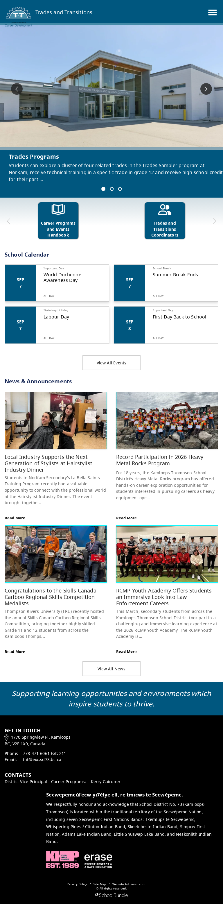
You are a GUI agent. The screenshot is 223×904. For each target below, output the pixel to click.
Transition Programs (39, 156)
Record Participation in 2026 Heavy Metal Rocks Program (159, 460)
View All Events (112, 363)
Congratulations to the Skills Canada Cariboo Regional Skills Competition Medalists (50, 596)
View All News (111, 669)
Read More (15, 517)
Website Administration (129, 884)
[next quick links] (214, 221)
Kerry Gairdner (106, 781)
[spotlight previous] (17, 89)
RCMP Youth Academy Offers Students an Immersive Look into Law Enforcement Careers (164, 596)
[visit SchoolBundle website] (111, 895)
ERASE (99, 859)
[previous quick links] (8, 221)
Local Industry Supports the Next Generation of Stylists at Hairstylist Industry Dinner (48, 463)
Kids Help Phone (62, 859)
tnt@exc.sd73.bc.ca (42, 759)
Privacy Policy (77, 884)
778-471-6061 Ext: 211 (44, 753)
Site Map (99, 884)
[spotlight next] (206, 89)
